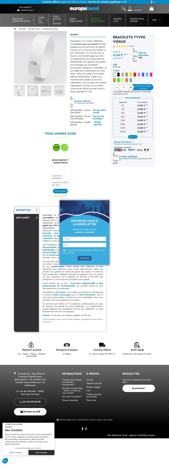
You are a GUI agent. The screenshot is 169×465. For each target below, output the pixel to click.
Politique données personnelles (93, 395)
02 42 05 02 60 (31, 401)
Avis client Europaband (71, 396)
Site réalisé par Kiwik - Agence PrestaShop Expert (131, 435)
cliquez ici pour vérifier (104, 420)
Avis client (23, 217)
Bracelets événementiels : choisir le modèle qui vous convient (72, 390)
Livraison (90, 379)
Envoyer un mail (31, 411)
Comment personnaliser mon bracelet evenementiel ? (72, 382)
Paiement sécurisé (94, 383)
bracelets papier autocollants (86, 44)
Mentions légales (93, 387)
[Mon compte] (130, 8)
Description (23, 210)
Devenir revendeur (70, 400)
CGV (88, 390)
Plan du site (91, 400)
